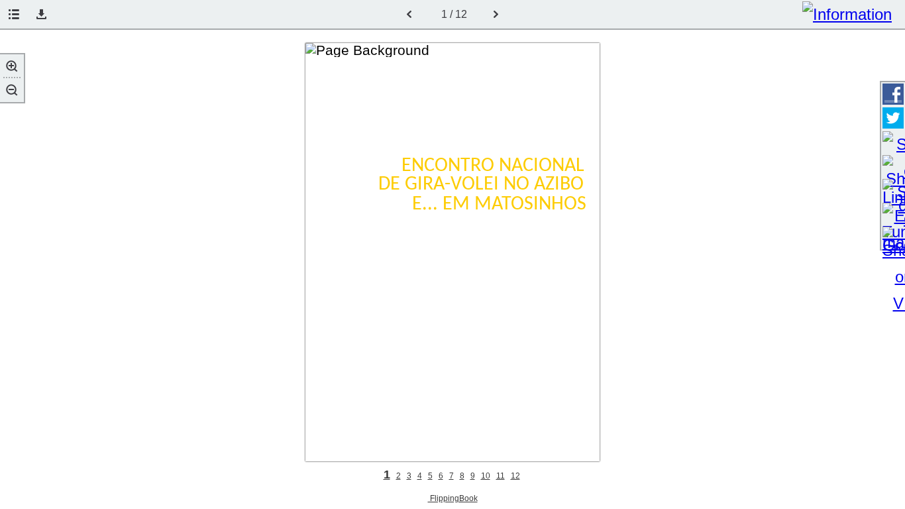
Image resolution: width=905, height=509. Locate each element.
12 (515, 476)
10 (485, 476)
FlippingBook (453, 498)
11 (500, 476)
